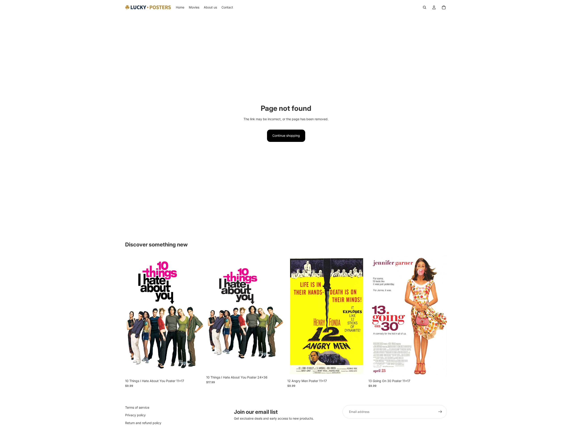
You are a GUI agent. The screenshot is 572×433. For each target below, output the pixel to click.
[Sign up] (440, 411)
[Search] (424, 7)
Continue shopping (286, 135)
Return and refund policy (143, 423)
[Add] (197, 370)
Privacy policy (135, 415)
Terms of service (137, 407)
